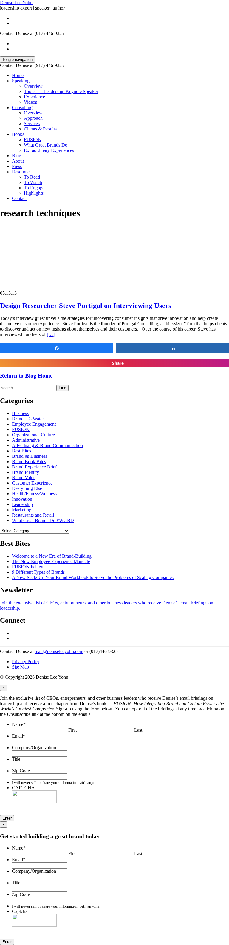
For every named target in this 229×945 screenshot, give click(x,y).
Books (18, 134)
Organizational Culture (33, 434)
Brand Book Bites (29, 461)
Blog (16, 155)
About (18, 160)
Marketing (21, 509)
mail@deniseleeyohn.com (59, 651)
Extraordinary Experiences (49, 150)
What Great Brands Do (45, 144)
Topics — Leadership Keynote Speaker (61, 91)
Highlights (34, 193)
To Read (32, 177)
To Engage (34, 187)
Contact (19, 198)
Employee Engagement (34, 424)
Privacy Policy (25, 661)
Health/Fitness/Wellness (34, 493)
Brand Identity (25, 472)
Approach (33, 118)
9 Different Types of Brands (38, 572)
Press (17, 166)
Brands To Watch (28, 418)
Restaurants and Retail (33, 515)
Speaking (21, 80)
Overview (33, 86)
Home (18, 75)
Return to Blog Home (26, 375)
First (72, 729)
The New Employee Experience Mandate (51, 561)
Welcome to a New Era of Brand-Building (52, 556)
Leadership (22, 504)
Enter (7, 818)
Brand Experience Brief (34, 466)
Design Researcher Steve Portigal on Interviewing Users (85, 305)
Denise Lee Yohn (16, 2)
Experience (34, 96)
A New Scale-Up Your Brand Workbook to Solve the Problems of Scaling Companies (93, 577)
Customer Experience (32, 482)
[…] (51, 334)
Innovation (22, 498)
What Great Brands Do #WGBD (43, 520)
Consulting (22, 107)
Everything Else (27, 488)
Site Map (20, 666)
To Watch (33, 182)
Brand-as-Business (29, 456)
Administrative (26, 440)
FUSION (32, 139)
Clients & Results (40, 128)
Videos (30, 102)
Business (20, 413)
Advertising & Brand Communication (47, 445)
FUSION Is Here (28, 566)
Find (62, 388)
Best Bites (21, 450)
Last (138, 729)
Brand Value (23, 477)
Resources (21, 171)
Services (32, 123)
